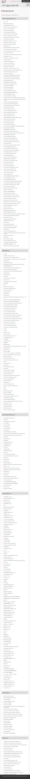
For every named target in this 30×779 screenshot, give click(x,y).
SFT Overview (13, 1)
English (27, 1)
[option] (15, 133)
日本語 (24, 1)
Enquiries (18, 1)
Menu (28, 5)
